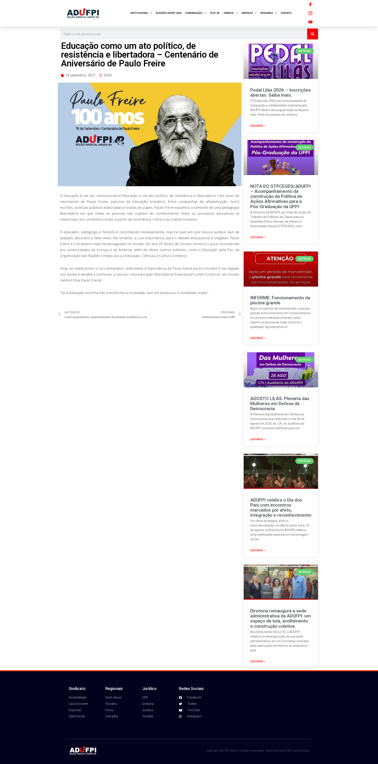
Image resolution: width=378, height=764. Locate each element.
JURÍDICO (228, 13)
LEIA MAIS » (257, 125)
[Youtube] (310, 22)
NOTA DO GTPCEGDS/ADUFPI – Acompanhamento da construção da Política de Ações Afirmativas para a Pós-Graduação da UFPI (280, 196)
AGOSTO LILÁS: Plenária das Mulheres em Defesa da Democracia (279, 403)
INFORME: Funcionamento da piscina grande (280, 300)
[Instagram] (310, 13)
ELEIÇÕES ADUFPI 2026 (168, 13)
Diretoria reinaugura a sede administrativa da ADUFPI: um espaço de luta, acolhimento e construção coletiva (280, 618)
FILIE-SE (214, 13)
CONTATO (286, 13)
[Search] (312, 33)
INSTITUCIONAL (139, 13)
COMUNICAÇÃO (194, 13)
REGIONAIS (267, 13)
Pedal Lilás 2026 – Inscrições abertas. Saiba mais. (280, 92)
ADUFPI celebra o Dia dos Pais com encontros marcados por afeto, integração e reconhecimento (280, 507)
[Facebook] (310, 4)
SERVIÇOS (247, 13)
